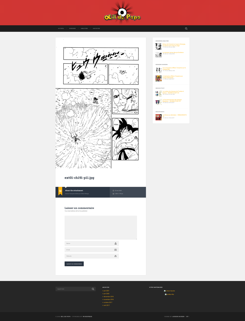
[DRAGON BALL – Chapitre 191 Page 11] (101, 103)
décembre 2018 (109, 296)
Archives (96, 28)
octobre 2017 (108, 302)
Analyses (84, 28)
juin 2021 (106, 291)
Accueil (61, 28)
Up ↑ (187, 316)
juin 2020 (106, 293)
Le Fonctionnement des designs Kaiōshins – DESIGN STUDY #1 (172, 100)
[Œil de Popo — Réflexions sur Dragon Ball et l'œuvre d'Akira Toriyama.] (122, 12)
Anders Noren (178, 316)
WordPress (87, 316)
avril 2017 (107, 305)
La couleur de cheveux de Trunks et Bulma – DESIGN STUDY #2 (173, 92)
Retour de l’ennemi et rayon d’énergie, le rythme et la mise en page (174, 44)
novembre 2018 (109, 299)
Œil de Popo (66, 316)
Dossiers (72, 28)
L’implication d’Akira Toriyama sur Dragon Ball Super (173, 76)
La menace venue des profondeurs (173, 52)
